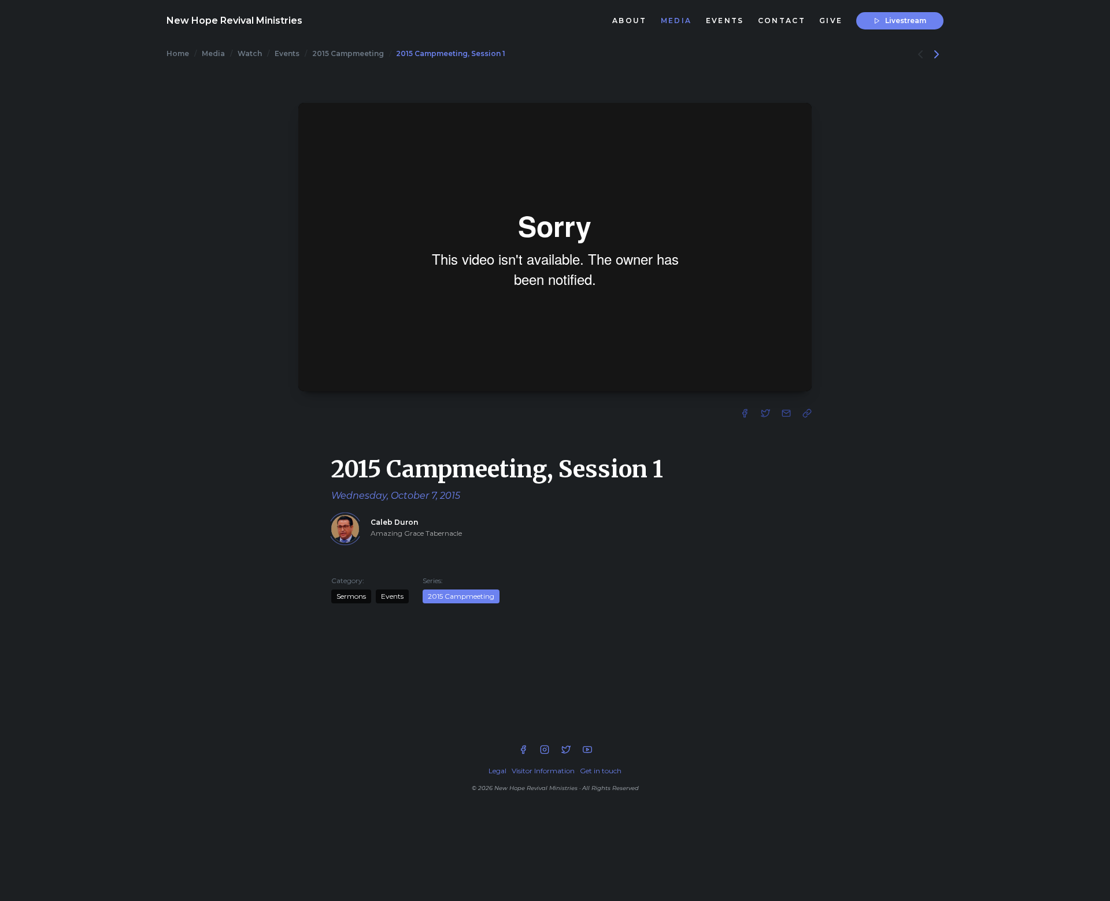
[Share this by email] (787, 412)
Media (213, 53)
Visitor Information (543, 770)
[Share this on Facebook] (746, 412)
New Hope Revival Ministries (234, 20)
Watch (250, 53)
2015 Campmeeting (348, 53)
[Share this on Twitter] (766, 412)
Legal (497, 770)
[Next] (937, 53)
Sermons (351, 596)
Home (177, 53)
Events (287, 53)
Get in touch (600, 770)
